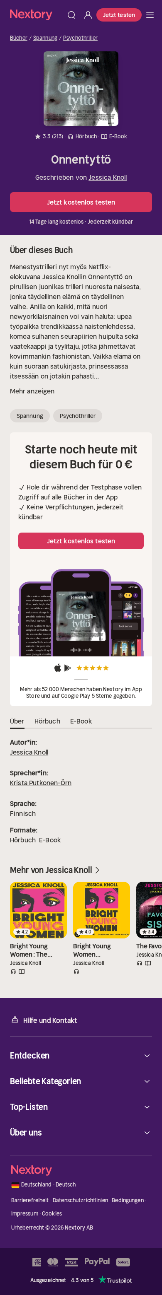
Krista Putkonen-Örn (40, 783)
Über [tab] (17, 721)
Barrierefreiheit (30, 1200)
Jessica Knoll (107, 177)
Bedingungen (127, 1200)
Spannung (45, 38)
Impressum (24, 1213)
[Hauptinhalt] (150, 15)
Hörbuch (23, 840)
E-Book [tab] (81, 721)
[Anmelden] (88, 15)
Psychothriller (80, 38)
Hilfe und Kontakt (50, 1020)
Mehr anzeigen (32, 391)
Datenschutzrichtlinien (80, 1200)
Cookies (52, 1213)
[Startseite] (36, 15)
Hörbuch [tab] (47, 721)
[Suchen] (71, 15)
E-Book (50, 840)
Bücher (18, 38)
